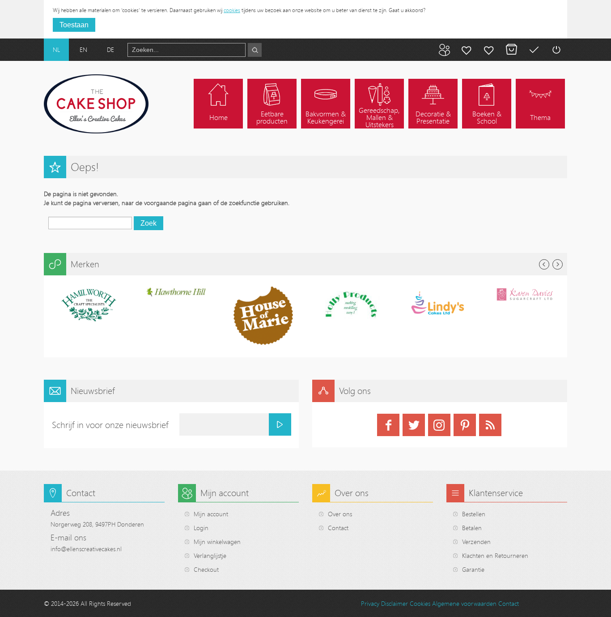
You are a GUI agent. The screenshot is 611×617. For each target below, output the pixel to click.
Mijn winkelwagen (511, 50)
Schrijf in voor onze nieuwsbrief (110, 425)
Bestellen (473, 514)
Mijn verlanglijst (489, 50)
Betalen (533, 50)
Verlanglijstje (210, 555)
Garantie (473, 569)
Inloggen (556, 50)
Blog (444, 50)
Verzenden (476, 541)
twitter (414, 425)
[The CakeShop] (96, 103)
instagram (439, 425)
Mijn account (466, 50)
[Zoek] (255, 50)
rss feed (490, 425)
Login (201, 527)
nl (56, 49)
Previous (544, 264)
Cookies (420, 603)
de (110, 49)
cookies (232, 9)
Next (557, 264)
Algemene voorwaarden (464, 603)
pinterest (465, 425)
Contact (338, 527)
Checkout (206, 569)
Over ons (340, 514)
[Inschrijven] (280, 424)
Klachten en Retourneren (495, 555)
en (83, 49)
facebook (388, 425)
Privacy (370, 603)
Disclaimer (394, 603)
